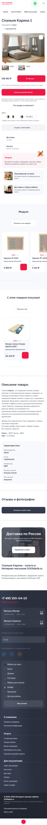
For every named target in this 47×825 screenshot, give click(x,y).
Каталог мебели (16, 12)
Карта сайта (8, 812)
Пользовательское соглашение (15, 808)
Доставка (7, 773)
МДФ (6, 466)
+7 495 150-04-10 (14, 598)
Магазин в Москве (12, 611)
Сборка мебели (9, 742)
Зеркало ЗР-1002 (39, 258)
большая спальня (10, 473)
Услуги (7, 733)
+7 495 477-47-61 (9, 614)
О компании (10, 717)
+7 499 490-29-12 (9, 624)
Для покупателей (13, 761)
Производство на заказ (24, 174)
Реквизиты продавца (11, 722)
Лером (14, 25)
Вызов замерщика (10, 746)
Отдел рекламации (11, 766)
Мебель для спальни (30, 12)
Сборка (6, 777)
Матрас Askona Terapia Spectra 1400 (15, 345)
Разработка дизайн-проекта (14, 754)
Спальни (42, 12)
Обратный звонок (9, 602)
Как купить (8, 769)
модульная (8, 479)
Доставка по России (23, 534)
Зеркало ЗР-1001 (11, 258)
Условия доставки (10, 738)
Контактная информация (13, 726)
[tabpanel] (15, 252)
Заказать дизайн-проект (23, 92)
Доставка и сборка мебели (26, 187)
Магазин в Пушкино (12, 621)
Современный (9, 459)
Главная (5, 12)
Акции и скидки (9, 785)
